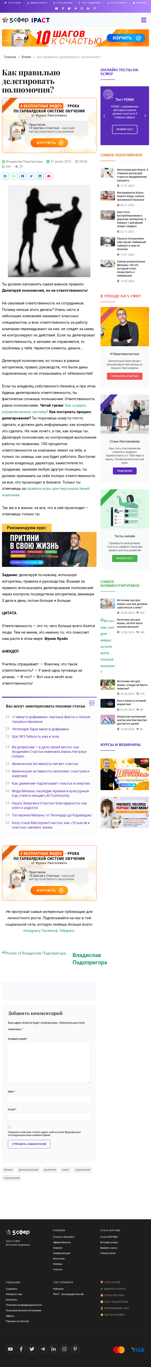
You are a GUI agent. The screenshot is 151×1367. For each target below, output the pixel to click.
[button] (5, 176)
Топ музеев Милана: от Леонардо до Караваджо (52, 815)
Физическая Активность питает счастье (45, 764)
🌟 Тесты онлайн (112, 1314)
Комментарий (18, 1038)
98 (141, 709)
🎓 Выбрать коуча (113, 1288)
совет (65, 1169)
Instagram (31, 930)
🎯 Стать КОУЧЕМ (112, 1295)
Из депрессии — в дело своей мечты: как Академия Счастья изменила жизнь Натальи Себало (49, 751)
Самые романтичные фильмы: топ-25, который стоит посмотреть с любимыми (131, 268)
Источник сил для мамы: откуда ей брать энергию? (132, 685)
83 (141, 729)
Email (12, 1109)
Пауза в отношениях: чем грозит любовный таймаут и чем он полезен (131, 244)
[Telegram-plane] (75, 8)
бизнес (8, 1169)
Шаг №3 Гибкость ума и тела (35, 736)
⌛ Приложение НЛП (114, 1308)
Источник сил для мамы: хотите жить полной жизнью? (130, 623)
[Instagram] (81, 8)
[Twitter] (69, 8)
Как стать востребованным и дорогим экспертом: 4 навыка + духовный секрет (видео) (131, 219)
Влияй (26, 57)
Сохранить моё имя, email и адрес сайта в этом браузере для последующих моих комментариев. (44, 1133)
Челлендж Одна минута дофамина (40, 729)
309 (142, 612)
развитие (50, 1169)
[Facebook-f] (62, 8)
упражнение (12, 1178)
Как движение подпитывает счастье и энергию (51, 783)
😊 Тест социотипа (114, 1301)
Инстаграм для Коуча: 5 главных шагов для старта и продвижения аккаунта (132, 175)
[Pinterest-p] (94, 8)
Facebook (49, 930)
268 (142, 632)
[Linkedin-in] (88, 8)
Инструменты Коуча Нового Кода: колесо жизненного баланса (130, 196)
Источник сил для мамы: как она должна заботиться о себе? (132, 604)
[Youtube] (56, 8)
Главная (10, 57)
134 (142, 693)
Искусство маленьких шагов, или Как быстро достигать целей (132, 720)
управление (82, 1169)
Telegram (66, 930)
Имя (11, 1091)
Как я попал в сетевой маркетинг (131, 702)
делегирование (28, 1169)
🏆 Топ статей (110, 1282)
